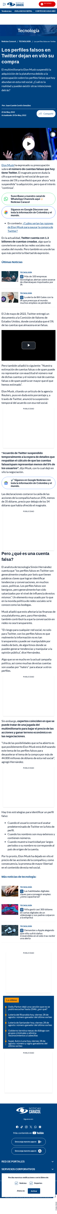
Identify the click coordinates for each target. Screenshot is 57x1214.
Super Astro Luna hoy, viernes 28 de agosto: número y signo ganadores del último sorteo (27, 1043)
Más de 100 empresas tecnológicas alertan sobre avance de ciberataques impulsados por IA (37, 280)
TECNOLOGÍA (25, 41)
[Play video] (28, 144)
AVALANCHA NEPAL (23, 11)
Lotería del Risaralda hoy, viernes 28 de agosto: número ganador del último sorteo (30, 1015)
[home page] (29, 1110)
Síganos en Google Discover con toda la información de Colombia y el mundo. (31, 212)
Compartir (46, 113)
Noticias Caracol (9, 41)
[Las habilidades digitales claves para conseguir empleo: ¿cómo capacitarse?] (10, 891)
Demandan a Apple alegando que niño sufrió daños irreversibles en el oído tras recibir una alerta (37, 934)
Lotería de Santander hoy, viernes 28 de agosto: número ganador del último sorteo (30, 1023)
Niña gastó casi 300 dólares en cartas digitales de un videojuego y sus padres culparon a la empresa (37, 913)
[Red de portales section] (52, 1161)
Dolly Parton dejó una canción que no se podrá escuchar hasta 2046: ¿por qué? (29, 1007)
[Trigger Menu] (4, 4)
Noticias (23, 1183)
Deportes (38, 1183)
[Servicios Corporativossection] (52, 1169)
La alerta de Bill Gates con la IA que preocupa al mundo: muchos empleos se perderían (36, 300)
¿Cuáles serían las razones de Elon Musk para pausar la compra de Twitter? (30, 227)
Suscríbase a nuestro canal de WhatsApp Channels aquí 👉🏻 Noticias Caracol (28, 198)
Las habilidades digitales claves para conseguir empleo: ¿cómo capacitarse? (35, 893)
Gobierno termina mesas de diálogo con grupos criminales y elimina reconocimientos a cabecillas (28, 1033)
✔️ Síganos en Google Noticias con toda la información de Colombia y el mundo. (31, 482)
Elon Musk (8, 165)
